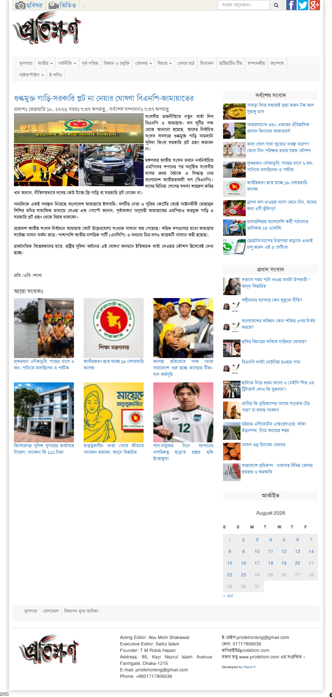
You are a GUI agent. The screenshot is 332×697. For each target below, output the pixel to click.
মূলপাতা (25, 63)
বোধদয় (142, 63)
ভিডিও (68, 5)
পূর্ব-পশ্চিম (90, 63)
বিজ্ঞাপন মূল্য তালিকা (81, 611)
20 (297, 563)
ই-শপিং (55, 75)
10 (257, 551)
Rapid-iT (249, 667)
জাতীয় (44, 63)
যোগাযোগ (51, 611)
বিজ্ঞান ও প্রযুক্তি (117, 63)
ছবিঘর (34, 5)
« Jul (228, 595)
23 (243, 575)
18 (270, 563)
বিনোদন (207, 63)
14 (311, 551)
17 (257, 563)
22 (229, 575)
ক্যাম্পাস (277, 63)
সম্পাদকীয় (256, 63)
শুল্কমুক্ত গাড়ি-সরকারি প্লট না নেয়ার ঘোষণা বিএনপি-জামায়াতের (104, 98)
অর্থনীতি (65, 63)
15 (229, 563)
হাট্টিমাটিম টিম (230, 63)
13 (297, 551)
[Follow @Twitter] (303, 5)
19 (284, 563)
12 (284, 551)
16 (243, 563)
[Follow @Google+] (315, 5)
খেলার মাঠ (186, 63)
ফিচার (163, 63)
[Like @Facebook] (291, 5)
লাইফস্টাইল (30, 75)
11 (270, 551)
